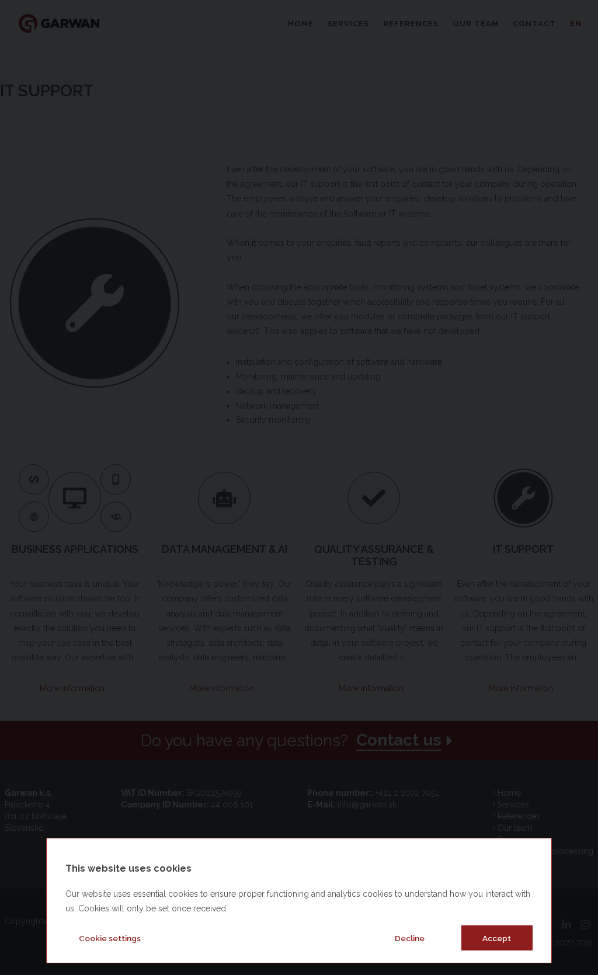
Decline (410, 938)
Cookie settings (110, 938)
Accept (496, 938)
